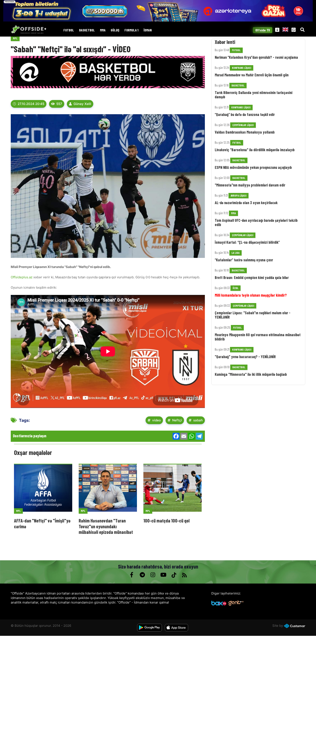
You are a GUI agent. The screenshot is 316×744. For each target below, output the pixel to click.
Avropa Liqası (238, 195)
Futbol (68, 30)
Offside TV (262, 30)
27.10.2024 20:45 (31, 104)
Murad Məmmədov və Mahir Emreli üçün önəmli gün (251, 74)
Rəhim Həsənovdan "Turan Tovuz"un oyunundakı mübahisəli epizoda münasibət (106, 526)
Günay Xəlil (82, 104)
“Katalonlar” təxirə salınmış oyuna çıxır (244, 259)
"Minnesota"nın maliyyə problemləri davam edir (250, 185)
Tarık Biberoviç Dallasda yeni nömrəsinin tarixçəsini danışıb (253, 94)
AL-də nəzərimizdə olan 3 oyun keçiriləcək (246, 202)
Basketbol (87, 30)
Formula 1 (131, 30)
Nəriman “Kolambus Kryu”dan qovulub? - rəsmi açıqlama (256, 57)
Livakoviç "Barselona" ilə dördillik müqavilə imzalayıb (255, 149)
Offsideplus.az (22, 277)
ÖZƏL (235, 288)
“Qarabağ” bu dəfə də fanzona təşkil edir (245, 114)
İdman (148, 30)
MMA (103, 30)
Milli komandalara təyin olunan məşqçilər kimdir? (251, 295)
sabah (198, 420)
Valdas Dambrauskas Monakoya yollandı (245, 132)
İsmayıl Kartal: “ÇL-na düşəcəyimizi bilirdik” (247, 242)
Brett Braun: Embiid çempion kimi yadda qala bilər (252, 277)
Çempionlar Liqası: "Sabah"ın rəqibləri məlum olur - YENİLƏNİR (252, 314)
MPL (15, 38)
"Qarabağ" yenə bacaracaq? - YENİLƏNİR (245, 356)
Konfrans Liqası (241, 67)
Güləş (115, 30)
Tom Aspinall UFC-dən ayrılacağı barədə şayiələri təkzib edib (256, 222)
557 (59, 104)
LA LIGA (235, 252)
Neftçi (177, 420)
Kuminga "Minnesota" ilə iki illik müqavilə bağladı (251, 374)
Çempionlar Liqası (243, 125)
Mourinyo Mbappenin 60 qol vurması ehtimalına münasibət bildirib (258, 336)
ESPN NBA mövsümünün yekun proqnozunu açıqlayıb (253, 167)
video (156, 420)
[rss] (184, 575)
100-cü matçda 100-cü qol (166, 520)
